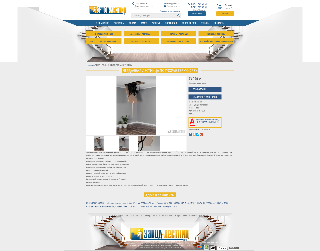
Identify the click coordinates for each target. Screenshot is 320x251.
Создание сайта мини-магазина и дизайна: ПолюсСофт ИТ (160, 248)
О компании (102, 22)
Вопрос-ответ (189, 22)
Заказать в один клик (205, 96)
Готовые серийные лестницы (103, 41)
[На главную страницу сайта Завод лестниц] (107, 10)
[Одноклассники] (194, 134)
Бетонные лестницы (179, 33)
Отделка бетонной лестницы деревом (216, 41)
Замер (144, 22)
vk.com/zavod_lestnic (173, 6)
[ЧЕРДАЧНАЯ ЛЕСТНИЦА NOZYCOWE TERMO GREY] (136, 105)
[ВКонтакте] (190, 134)
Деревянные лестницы (140, 33)
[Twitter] (197, 134)
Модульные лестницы (140, 41)
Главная (91, 65)
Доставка (119, 22)
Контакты (219, 22)
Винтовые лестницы (104, 33)
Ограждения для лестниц (178, 41)
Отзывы (205, 22)
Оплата (132, 22)
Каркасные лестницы (216, 33)
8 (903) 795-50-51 (199, 7)
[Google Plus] (201, 134)
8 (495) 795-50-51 (199, 3)
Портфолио (171, 22)
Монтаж (156, 22)
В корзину (225, 13)
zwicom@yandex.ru (172, 3)
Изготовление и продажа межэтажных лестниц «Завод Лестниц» (156, 246)
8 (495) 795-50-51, (137, 206)
